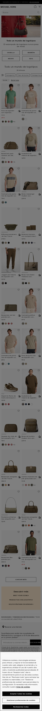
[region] (21, 681)
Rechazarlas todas (21, 707)
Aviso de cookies (23, 687)
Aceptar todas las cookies (21, 694)
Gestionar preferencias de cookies (21, 700)
